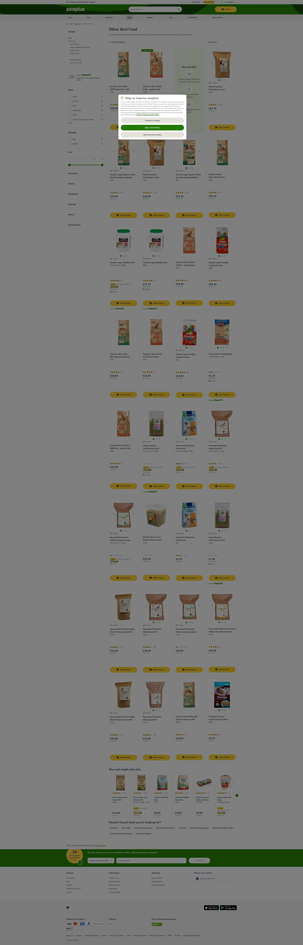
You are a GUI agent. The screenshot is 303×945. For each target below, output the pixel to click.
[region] (152, 117)
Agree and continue (152, 128)
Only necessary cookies (152, 135)
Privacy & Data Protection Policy (148, 115)
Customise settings (152, 120)
